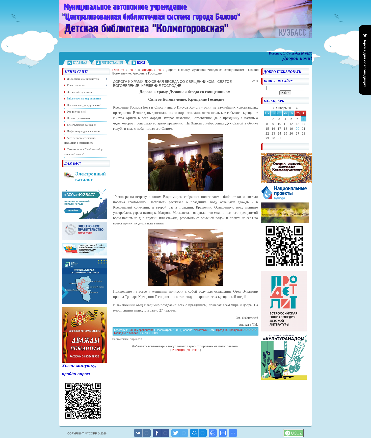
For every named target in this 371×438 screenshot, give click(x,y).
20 (297, 129)
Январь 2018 (285, 108)
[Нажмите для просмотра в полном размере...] (185, 190)
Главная (80, 62)
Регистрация (112, 62)
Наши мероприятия (140, 329)
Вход (195, 350)
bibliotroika (200, 329)
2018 (133, 70)
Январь (147, 70)
